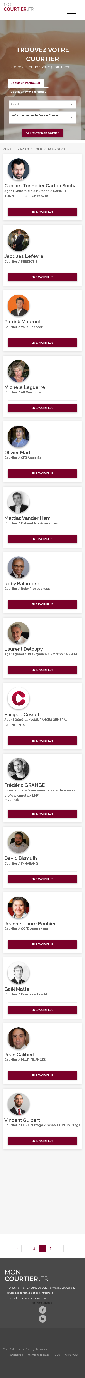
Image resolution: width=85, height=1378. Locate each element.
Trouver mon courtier (44, 133)
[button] (42, 212)
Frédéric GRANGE (24, 785)
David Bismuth (20, 858)
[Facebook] (42, 1310)
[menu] (72, 11)
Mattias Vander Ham (27, 518)
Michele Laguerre (24, 387)
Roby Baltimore (21, 583)
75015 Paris (11, 799)
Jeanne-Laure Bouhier (30, 924)
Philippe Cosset (21, 714)
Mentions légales (38, 1354)
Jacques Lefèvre (23, 256)
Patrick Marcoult (23, 322)
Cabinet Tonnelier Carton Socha (40, 185)
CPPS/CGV (71, 1354)
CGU (57, 1354)
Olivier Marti (18, 452)
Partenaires (16, 1354)
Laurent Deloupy (23, 649)
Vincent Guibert (22, 1120)
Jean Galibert (19, 1054)
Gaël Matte (16, 989)
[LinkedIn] (42, 1319)
